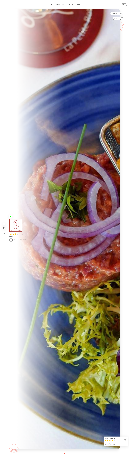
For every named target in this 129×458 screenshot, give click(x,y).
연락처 (78, 4)
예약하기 (58, 4)
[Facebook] (4, 224)
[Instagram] (4, 228)
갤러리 (64, 4)
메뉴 (73, 4)
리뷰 (69, 4)
